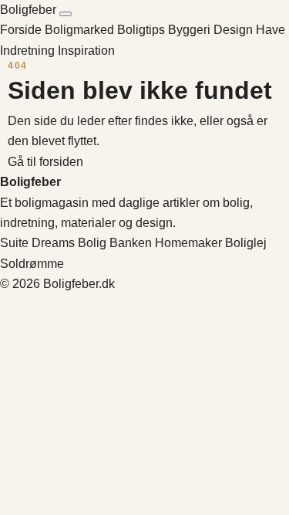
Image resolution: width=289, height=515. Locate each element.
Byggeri (190, 29)
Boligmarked (81, 29)
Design (234, 29)
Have (270, 29)
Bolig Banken (115, 242)
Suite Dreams (37, 242)
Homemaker (188, 242)
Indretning (29, 50)
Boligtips (142, 29)
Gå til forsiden (45, 161)
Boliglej (246, 242)
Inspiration (86, 50)
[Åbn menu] (65, 14)
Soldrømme (32, 263)
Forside (21, 29)
